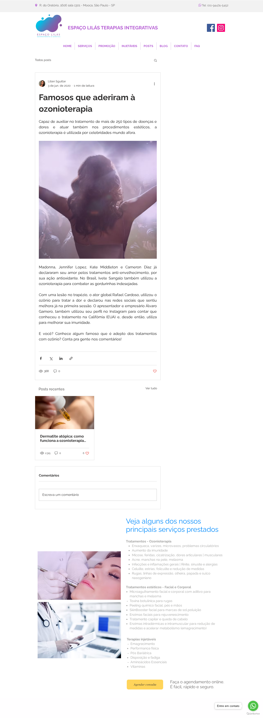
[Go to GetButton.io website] (253, 713)
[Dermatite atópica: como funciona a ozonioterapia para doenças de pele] (64, 412)
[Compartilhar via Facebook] (41, 358)
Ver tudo (151, 388)
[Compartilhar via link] (71, 358)
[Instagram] (221, 28)
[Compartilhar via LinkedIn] (61, 358)
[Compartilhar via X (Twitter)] (51, 358)
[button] (155, 60)
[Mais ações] (154, 83)
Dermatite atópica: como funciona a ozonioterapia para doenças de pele (62, 438)
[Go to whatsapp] (253, 706)
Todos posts (43, 60)
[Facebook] (211, 28)
